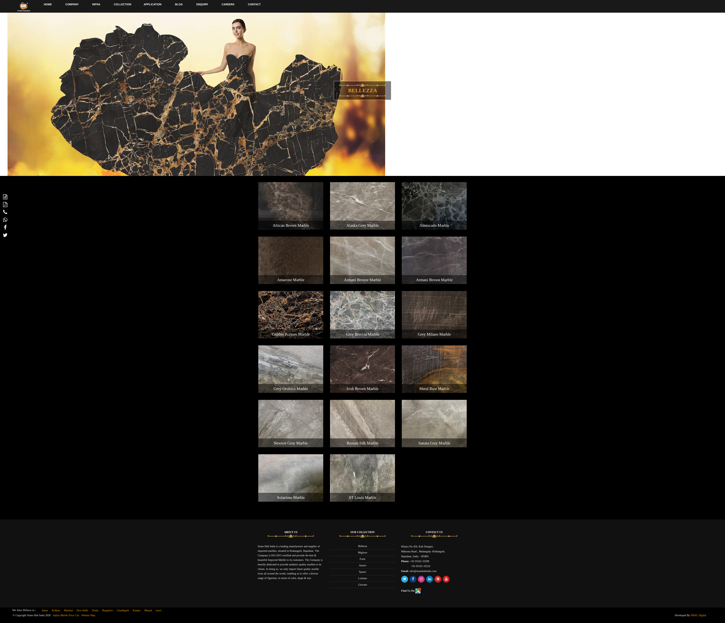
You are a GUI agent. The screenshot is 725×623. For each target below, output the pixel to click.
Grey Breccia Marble (362, 334)
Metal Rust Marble (434, 388)
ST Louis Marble (362, 497)
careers (228, 4)
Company (72, 4)
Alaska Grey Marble (362, 225)
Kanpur (137, 610)
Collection (122, 4)
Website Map (88, 615)
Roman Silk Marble (362, 443)
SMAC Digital (698, 615)
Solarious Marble (291, 497)
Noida (95, 610)
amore (362, 565)
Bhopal (148, 610)
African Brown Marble (291, 225)
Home (48, 4)
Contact (254, 4)
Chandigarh (123, 610)
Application (152, 4)
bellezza (362, 546)
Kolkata (56, 610)
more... (160, 610)
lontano (362, 578)
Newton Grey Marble (291, 443)
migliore (362, 552)
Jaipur (45, 610)
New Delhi (82, 610)
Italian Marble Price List (66, 615)
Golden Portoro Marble (291, 334)
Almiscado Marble (434, 225)
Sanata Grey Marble (434, 443)
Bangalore (107, 610)
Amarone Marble (290, 280)
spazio (362, 571)
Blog (179, 4)
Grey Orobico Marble (291, 388)
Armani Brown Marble (434, 280)
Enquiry (202, 4)
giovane (362, 584)
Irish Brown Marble (362, 388)
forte (362, 559)
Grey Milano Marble (434, 334)
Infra (96, 4)
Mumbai (68, 610)
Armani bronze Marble (362, 280)
